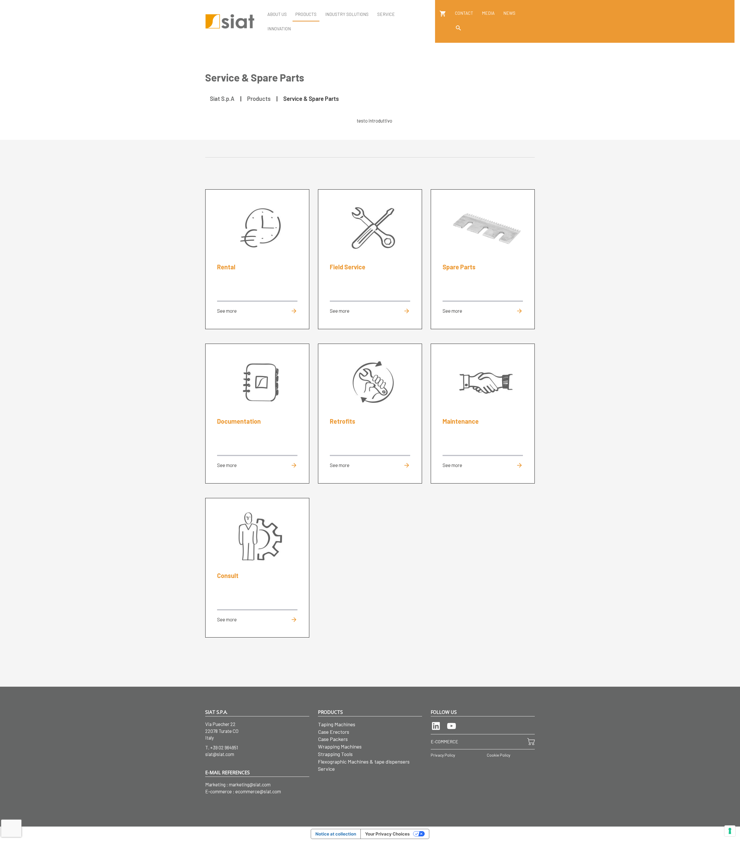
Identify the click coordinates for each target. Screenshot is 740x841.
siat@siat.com (219, 754)
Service (386, 14)
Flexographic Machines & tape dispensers (364, 761)
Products (306, 14)
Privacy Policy (443, 755)
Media (488, 13)
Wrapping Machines (340, 746)
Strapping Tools (335, 754)
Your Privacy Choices (387, 834)
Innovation (279, 28)
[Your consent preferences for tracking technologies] (729, 830)
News (509, 13)
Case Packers (333, 739)
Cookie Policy (498, 755)
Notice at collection (335, 834)
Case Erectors (333, 732)
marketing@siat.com (250, 784)
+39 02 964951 (224, 747)
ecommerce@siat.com (258, 791)
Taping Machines (336, 724)
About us (277, 14)
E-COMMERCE (444, 741)
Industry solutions (347, 14)
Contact (464, 13)
